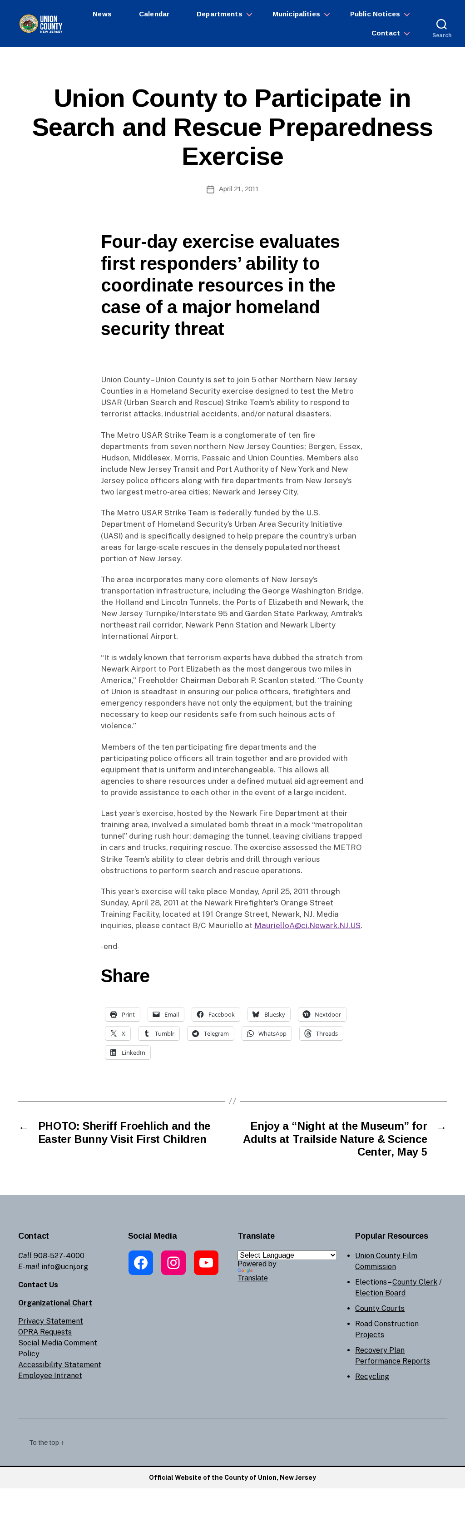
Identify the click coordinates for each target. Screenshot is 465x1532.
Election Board (380, 1293)
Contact (385, 33)
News (102, 14)
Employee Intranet (50, 1375)
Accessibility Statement (59, 1364)
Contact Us (38, 1284)
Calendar (154, 14)
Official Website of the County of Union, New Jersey (232, 1477)
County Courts (380, 1308)
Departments (219, 14)
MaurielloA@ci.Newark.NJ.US (307, 925)
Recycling (372, 1376)
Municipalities (296, 14)
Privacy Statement (50, 1321)
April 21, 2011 (239, 189)
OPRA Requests (45, 1332)
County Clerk (414, 1282)
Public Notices (375, 14)
